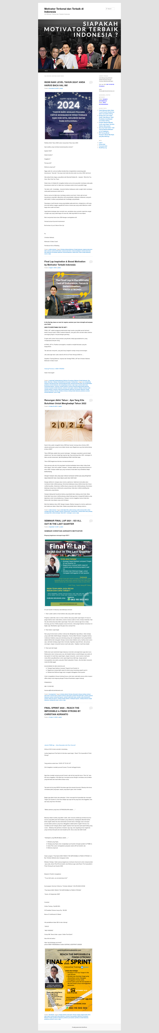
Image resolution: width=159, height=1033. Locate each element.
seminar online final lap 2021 (83, 697)
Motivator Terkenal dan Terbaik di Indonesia (64, 10)
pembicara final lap (53, 391)
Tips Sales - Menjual (52, 382)
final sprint (75, 694)
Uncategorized (52, 694)
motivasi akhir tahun (56, 251)
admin (61, 88)
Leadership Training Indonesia (56, 380)
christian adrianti (64, 694)
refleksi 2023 (75, 252)
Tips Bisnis (51, 1014)
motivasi (49, 251)
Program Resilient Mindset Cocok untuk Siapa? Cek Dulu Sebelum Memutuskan (106, 124)
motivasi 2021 (67, 511)
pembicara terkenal (49, 1019)
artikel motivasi (52, 249)
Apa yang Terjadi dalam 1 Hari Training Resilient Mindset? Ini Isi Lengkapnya (106, 129)
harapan (57, 511)
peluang (90, 511)
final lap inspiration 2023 (64, 383)
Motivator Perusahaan (52, 252)
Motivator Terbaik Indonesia (80, 380)
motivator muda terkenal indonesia (61, 389)
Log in (100, 142)
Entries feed (102, 144)
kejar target (75, 385)
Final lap (70, 694)
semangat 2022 (48, 513)
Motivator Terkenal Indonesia (65, 252)
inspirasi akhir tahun (85, 1014)
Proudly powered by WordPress (79, 1027)
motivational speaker (49, 386)
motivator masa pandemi (71, 1016)
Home (46, 70)
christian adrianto (62, 1014)
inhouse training (82, 694)
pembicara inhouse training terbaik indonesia (69, 391)
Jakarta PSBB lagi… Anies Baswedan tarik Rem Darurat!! (60, 745)
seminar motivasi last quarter (56, 697)
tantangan (69, 513)
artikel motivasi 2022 (82, 510)
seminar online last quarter (50, 698)
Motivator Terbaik (48, 1017)
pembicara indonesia (58, 1017)
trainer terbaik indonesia (84, 252)
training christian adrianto (64, 698)
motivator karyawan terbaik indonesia (53, 388)
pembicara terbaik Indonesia (81, 1017)
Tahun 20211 (64, 513)
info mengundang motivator (65, 385)
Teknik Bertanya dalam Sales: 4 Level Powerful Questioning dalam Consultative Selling (106, 112)
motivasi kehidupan (76, 251)
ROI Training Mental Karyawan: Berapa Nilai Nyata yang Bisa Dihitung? (106, 134)
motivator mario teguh (68, 388)
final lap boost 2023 (54, 383)
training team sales (53, 700)
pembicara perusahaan (68, 1017)
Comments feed (103, 146)
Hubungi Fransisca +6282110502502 (54, 368)
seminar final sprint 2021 (78, 695)
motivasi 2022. (74, 511)
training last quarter (74, 698)
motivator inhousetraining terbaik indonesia (78, 386)
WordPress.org (103, 147)
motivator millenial (78, 388)
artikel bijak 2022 (65, 510)
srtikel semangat (56, 513)
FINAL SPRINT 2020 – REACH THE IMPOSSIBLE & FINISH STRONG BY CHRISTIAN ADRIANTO (62, 711)
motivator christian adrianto (61, 386)
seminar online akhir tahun (70, 697)
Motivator (62, 1016)
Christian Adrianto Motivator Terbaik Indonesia (71, 249)
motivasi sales (53, 695)
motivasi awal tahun (66, 251)
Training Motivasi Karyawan (64, 382)
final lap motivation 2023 (76, 383)
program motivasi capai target (65, 695)
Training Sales (74, 382)
